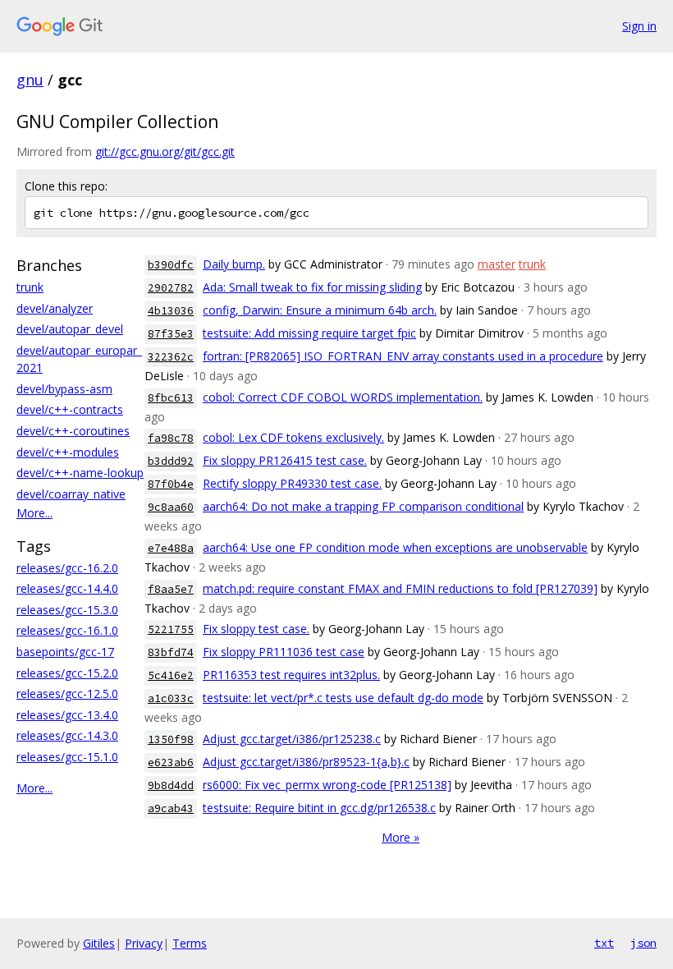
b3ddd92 (171, 461)
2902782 (171, 288)
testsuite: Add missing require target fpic (309, 333)
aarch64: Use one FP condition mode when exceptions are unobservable (395, 547)
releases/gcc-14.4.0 (67, 588)
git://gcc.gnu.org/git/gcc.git (165, 151)
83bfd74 (171, 652)
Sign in (639, 26)
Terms (189, 943)
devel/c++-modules (67, 452)
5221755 (171, 629)
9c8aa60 (171, 507)
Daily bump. (234, 264)
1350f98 (171, 739)
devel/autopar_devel (69, 329)
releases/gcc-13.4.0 (67, 715)
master (496, 264)
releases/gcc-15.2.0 (67, 673)
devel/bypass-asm (64, 389)
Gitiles (99, 943)
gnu (29, 80)
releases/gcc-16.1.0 (67, 630)
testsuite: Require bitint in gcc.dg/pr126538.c (319, 807)
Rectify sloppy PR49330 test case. (292, 483)
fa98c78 (171, 438)
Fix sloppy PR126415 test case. (285, 460)
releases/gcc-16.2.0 (67, 568)
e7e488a (171, 548)
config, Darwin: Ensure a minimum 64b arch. (320, 310)
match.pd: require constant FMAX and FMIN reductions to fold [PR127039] (400, 588)
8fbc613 (171, 398)
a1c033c (171, 698)
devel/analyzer (54, 308)
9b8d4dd (171, 785)
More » (400, 837)
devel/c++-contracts (69, 409)
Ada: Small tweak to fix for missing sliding (312, 287)
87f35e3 (171, 334)
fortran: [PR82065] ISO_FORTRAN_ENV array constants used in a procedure (403, 356)
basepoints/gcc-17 (65, 651)
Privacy (144, 943)
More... (34, 513)
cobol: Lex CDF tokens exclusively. (293, 437)
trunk (29, 287)
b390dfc (171, 265)
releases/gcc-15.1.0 (67, 757)
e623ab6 (171, 762)
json (643, 942)
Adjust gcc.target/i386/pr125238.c (292, 738)
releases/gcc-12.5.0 (67, 693)
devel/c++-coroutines (73, 431)
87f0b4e (171, 484)
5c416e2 (171, 675)
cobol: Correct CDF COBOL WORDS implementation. (343, 397)
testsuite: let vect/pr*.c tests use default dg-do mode (343, 697)
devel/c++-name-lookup (80, 472)
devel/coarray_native (71, 494)
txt (604, 942)
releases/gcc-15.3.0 (67, 610)
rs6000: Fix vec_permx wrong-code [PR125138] (327, 784)
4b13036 (171, 311)
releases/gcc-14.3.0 (67, 735)
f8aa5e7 (171, 589)
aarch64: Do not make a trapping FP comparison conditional (363, 506)
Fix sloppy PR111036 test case (283, 651)
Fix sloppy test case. (256, 628)
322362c (171, 357)
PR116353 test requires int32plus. (291, 674)
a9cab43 (171, 808)
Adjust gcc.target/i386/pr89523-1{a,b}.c (306, 761)
